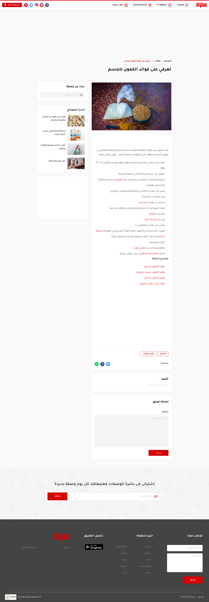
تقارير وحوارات (148, 354)
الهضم (119, 180)
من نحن (67, 548)
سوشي (148, 573)
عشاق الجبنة (121, 547)
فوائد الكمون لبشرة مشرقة (150, 272)
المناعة (152, 214)
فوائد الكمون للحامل (154, 278)
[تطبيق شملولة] (88, 547)
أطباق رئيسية (145, 566)
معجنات (123, 553)
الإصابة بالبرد (150, 219)
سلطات (147, 553)
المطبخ (163, 354)
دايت (125, 573)
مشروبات (123, 566)
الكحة (160, 236)
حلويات (124, 560)
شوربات (148, 547)
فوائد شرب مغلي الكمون (152, 284)
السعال (99, 231)
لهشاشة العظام (150, 253)
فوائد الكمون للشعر (154, 266)
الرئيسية (167, 61)
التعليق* (165, 412)
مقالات (157, 61)
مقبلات (148, 560)
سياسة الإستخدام (29, 548)
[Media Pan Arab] (10, 597)
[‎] (63, 120)
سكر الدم (143, 202)
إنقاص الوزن (139, 248)
